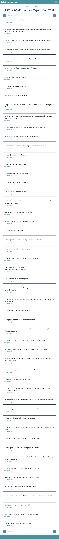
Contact (32, 537)
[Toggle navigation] (56, 2)
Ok (54, 15)
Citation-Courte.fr (9, 1)
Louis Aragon (9, 22)
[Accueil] (21, 6)
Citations (26, 6)
